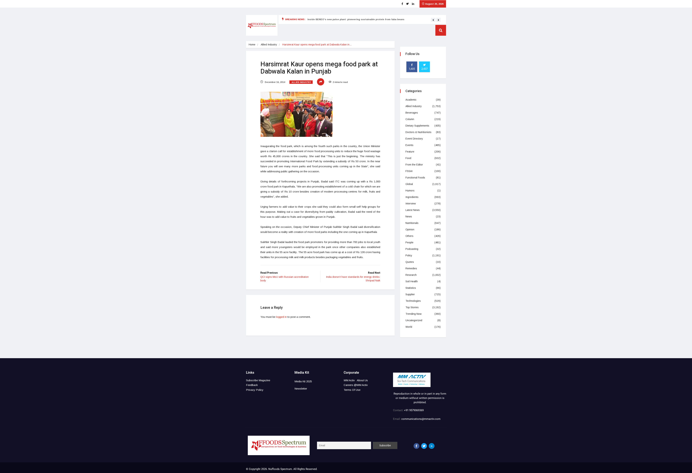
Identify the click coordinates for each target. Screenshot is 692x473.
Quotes (409, 261)
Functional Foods (415, 177)
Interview (410, 203)
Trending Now (413, 313)
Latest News (412, 210)
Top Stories (412, 307)
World (408, 326)
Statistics (410, 287)
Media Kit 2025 (303, 381)
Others (409, 236)
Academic (410, 99)
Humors (409, 190)
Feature (409, 151)
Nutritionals (411, 223)
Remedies (411, 268)
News (408, 216)
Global (409, 184)
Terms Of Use (352, 389)
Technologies (413, 300)
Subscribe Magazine (258, 380)
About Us (362, 380)
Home (252, 44)
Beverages (411, 112)
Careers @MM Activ (356, 384)
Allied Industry (269, 44)
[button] (433, 20)
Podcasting (411, 248)
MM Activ (349, 380)
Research (411, 274)
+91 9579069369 (414, 410)
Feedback (252, 384)
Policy (408, 255)
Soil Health (411, 281)
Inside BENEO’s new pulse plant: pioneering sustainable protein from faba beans (355, 19)
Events (409, 145)
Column (409, 119)
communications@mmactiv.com (420, 419)
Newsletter (300, 388)
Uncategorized (413, 320)
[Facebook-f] (416, 446)
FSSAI (408, 171)
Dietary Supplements (417, 125)
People (409, 242)
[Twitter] (424, 446)
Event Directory (414, 138)
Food (408, 158)
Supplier (410, 294)
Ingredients (411, 197)
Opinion (409, 229)
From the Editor (414, 164)
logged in (281, 316)
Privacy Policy (254, 389)
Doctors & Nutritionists (418, 132)
